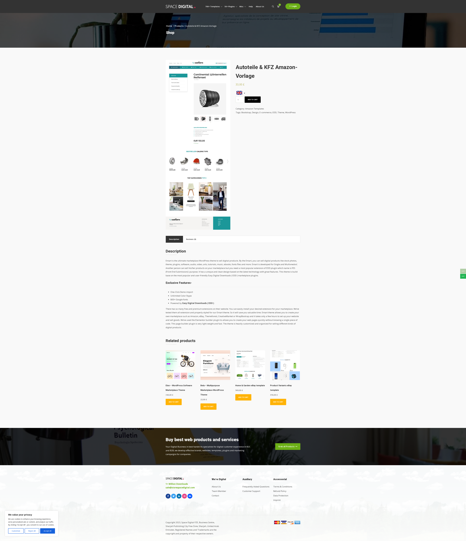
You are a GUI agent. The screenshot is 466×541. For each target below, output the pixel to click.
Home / (170, 26)
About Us (260, 6)
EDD (274, 112)
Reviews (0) (191, 239)
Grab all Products (286, 446)
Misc (241, 6)
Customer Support (251, 491)
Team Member (219, 491)
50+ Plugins (230, 6)
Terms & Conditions (282, 486)
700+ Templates (212, 6)
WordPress (290, 112)
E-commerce (265, 112)
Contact (215, 495)
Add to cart (253, 100)
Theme (281, 112)
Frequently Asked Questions (255, 486)
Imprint (277, 500)
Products (179, 26)
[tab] (174, 239)
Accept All (47, 531)
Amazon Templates (254, 108)
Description (174, 239)
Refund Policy (279, 491)
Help (251, 6)
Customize (16, 531)
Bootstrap (246, 112)
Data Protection (280, 495)
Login (294, 6)
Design (255, 112)
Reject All (32, 531)
